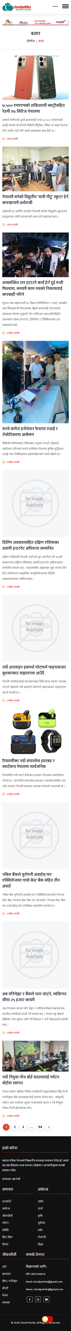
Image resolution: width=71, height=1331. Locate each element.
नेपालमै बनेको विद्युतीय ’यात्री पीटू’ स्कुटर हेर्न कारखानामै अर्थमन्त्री (35, 199)
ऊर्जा (40, 1208)
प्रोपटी (5, 1288)
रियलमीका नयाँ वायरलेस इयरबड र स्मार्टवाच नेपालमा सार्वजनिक (28, 763)
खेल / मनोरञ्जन (9, 1281)
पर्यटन (5, 1223)
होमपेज (31, 41)
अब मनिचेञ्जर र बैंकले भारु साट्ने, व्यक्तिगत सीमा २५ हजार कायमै (34, 997)
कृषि (40, 1216)
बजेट (40, 1230)
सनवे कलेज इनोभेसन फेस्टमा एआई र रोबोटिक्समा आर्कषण (30, 431)
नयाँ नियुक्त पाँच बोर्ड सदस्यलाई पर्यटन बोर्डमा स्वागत (30, 1080)
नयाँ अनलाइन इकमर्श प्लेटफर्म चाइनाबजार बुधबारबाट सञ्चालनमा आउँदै (34, 670)
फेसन (5, 1295)
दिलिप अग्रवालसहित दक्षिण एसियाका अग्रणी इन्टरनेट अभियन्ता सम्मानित (30, 545)
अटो (4, 1266)
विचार (5, 1244)
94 (40, 1127)
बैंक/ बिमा (7, 1237)
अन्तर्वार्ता (6, 1201)
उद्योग (41, 1201)
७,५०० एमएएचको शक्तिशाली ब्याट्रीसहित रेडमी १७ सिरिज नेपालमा (33, 108)
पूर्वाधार (41, 1223)
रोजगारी (42, 1237)
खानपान (6, 1274)
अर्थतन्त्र (6, 1208)
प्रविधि (5, 1230)
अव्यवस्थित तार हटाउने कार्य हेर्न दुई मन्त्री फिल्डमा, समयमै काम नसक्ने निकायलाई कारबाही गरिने (32, 288)
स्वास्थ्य (6, 1302)
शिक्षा (40, 1244)
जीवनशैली (7, 1216)
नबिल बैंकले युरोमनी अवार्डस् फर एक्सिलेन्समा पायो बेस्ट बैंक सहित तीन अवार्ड (31, 880)
